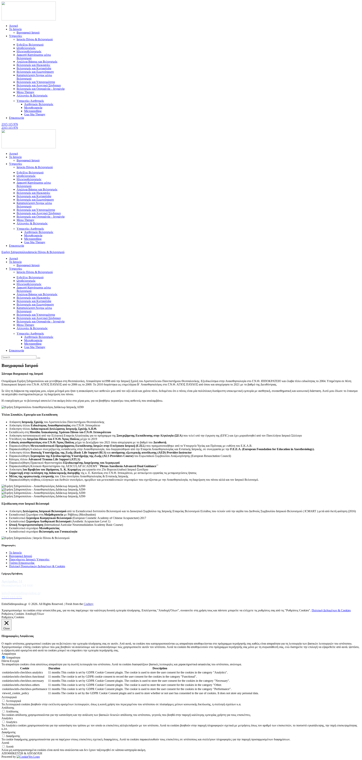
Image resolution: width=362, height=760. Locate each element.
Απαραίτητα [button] (9, 653)
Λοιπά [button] (5, 742)
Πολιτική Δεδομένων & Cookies (331, 610)
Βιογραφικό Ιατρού (20, 556)
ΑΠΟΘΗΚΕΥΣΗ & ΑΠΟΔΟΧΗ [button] (22, 753)
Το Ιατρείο (15, 552)
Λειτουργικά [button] (9, 697)
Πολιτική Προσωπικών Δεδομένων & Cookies (37, 566)
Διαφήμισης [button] (9, 732)
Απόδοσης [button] (8, 707)
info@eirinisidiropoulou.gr (21, 593)
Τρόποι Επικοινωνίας (22, 562)
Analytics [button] (7, 718)
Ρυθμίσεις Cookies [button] (13, 613)
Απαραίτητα (13, 657)
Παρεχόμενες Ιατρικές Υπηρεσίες (29, 559)
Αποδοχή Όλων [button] (34, 613)
